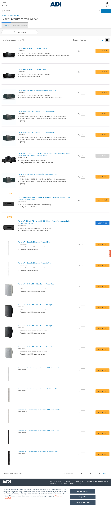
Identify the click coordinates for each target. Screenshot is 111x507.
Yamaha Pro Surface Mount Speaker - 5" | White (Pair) (36, 347)
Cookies (81, 484)
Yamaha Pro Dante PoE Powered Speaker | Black (34, 242)
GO (106, 11)
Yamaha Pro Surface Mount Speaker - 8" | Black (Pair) (36, 305)
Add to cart (102, 51)
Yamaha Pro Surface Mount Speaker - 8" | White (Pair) (36, 284)
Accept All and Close (83, 502)
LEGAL (60, 481)
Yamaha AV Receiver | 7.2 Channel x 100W (32, 48)
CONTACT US (79, 481)
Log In (106, 6)
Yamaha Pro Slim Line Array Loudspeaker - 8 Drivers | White (38, 389)
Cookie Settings (82, 491)
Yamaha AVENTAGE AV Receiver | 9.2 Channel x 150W (36, 132)
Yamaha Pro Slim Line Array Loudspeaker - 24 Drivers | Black (38, 368)
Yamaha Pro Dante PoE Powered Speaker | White (34, 263)
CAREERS (89, 481)
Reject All (82, 497)
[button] (110, 253)
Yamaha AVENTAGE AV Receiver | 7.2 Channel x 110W (36, 111)
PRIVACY (53, 484)
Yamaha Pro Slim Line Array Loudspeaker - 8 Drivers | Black (38, 452)
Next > (105, 473)
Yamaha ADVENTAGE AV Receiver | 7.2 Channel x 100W (37, 90)
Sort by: (75, 40)
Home (4, 15)
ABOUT (52, 481)
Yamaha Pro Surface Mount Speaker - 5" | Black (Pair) (36, 326)
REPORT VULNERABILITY (66, 484)
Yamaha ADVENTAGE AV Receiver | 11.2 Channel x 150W (37, 174)
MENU (4, 6)
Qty (79, 51)
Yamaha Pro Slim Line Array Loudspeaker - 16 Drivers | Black (38, 431)
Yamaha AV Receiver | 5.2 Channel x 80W (32, 69)
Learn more (102, 223)
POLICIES (68, 481)
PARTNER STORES (100, 481)
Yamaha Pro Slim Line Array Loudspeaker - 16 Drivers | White (39, 410)
